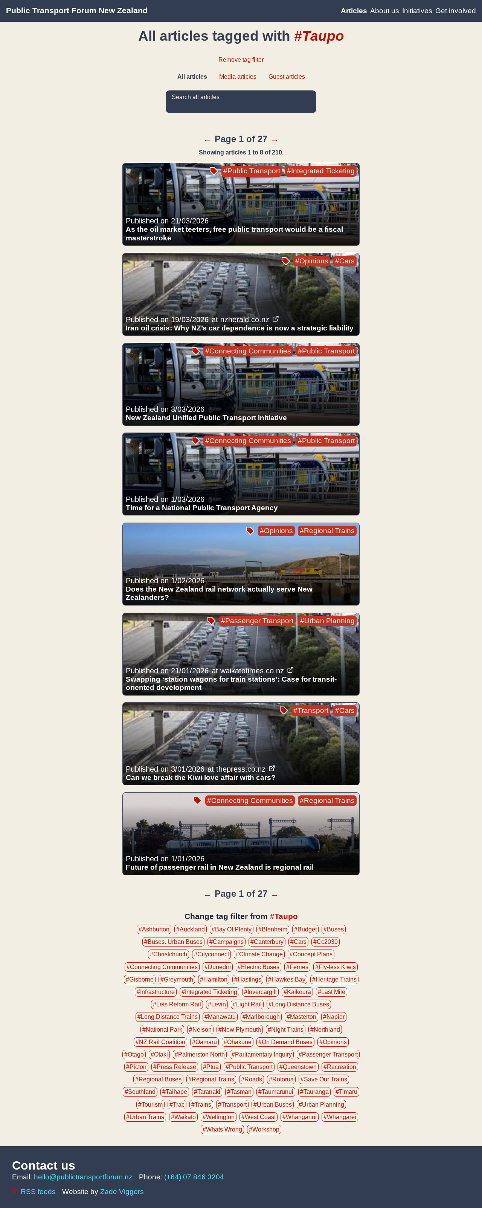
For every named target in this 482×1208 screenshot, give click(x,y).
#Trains (201, 1104)
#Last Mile (331, 992)
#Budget (305, 929)
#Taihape (174, 1092)
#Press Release (174, 1067)
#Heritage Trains (334, 979)
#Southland (140, 1092)
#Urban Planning (327, 621)
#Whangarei (339, 1117)
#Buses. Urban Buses (173, 942)
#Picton (136, 1067)
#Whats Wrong (222, 1129)
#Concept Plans (311, 954)
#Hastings (247, 979)
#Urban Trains (145, 1117)
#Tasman (239, 1092)
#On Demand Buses (285, 1042)
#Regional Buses (158, 1079)
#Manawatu (220, 1017)
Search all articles (196, 97)
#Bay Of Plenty (232, 929)
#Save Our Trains (323, 1079)
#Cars (345, 261)
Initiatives (417, 11)
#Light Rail (247, 1004)
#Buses (333, 929)
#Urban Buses (272, 1104)
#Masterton (301, 1017)
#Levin (217, 1004)
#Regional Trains (327, 531)
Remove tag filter (241, 60)
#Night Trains (286, 1029)
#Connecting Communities (248, 351)
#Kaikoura (297, 992)
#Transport (310, 710)
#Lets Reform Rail (177, 1004)
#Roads (251, 1079)
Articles (354, 11)
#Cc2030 (325, 942)
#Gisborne (140, 979)
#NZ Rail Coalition (160, 1042)
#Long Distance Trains (167, 1017)
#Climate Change (259, 954)
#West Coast (258, 1117)
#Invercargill (260, 992)
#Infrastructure (156, 992)
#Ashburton (154, 929)
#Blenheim (272, 929)
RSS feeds (38, 1192)
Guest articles (286, 76)
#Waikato (183, 1117)
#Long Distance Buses (298, 1004)
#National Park (162, 1029)
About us (384, 11)
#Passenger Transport (257, 621)
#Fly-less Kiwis (335, 967)
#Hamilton (213, 979)
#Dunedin (217, 967)
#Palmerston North (200, 1054)
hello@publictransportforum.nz (83, 1177)
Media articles (237, 76)
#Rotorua (281, 1079)
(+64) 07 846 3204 (194, 1177)
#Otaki (159, 1054)
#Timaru (346, 1092)
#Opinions (311, 261)
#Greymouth (176, 979)
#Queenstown (298, 1067)
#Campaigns (226, 942)
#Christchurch (168, 954)
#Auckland (190, 929)
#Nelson (200, 1029)
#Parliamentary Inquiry (262, 1054)
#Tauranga (314, 1092)
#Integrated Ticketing (321, 171)
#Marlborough (261, 1017)
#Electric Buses (258, 967)
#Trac (177, 1104)
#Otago (134, 1054)
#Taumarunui (275, 1092)
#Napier (334, 1017)
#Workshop (264, 1129)
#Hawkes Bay (286, 979)
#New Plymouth (239, 1029)
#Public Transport (251, 171)
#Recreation (339, 1067)
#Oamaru (204, 1042)
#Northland (325, 1029)
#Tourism (150, 1104)
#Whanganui (299, 1117)
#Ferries (297, 967)
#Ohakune (238, 1042)
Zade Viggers (122, 1192)
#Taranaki (207, 1092)
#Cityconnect (211, 954)
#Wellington (219, 1117)
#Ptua (211, 1067)
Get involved (455, 11)
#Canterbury (267, 942)
